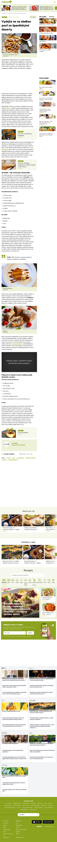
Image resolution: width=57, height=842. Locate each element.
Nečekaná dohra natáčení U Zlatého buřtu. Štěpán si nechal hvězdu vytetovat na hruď (41, 693)
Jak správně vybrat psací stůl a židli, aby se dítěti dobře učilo (14, 790)
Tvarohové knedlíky (48, 807)
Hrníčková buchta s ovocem (46, 33)
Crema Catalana (16, 344)
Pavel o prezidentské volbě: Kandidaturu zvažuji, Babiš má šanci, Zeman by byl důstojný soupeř (14, 693)
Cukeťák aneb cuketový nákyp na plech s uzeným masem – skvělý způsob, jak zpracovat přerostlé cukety (18, 8)
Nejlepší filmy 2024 (17, 803)
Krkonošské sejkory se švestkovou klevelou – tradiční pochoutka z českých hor (11, 529)
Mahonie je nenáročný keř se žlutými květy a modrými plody (14, 776)
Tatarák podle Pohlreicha (9, 807)
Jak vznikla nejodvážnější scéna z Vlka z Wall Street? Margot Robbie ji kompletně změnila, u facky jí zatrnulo (14, 758)
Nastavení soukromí (20, 837)
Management (18, 820)
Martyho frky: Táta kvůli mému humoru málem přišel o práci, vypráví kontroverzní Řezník (42, 744)
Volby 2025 (43, 805)
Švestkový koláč (33, 809)
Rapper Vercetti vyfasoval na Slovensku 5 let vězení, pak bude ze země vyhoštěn (42, 751)
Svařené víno (50, 805)
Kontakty (17, 827)
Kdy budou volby (7, 805)
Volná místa (5, 823)
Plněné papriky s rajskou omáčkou (45, 50)
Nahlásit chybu (6, 837)
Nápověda (18, 831)
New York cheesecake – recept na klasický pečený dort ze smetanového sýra (45, 123)
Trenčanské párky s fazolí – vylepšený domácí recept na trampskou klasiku (45, 110)
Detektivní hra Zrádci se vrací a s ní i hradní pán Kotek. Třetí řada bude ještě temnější (42, 679)
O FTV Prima (5, 820)
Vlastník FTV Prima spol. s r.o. (8, 834)
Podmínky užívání (6, 829)
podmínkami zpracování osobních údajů (23, 636)
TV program (33, 803)
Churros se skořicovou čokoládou (25, 134)
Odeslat (30, 632)
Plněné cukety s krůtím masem (46, 24)
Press (17, 823)
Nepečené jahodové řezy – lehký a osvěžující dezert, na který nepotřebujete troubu (47, 8)
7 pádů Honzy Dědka (34, 805)
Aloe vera (19, 807)
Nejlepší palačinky (24, 809)
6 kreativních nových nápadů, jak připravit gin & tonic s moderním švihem (45, 135)
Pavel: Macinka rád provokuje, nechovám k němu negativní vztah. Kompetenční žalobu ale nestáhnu (13, 679)
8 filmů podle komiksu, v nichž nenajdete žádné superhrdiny (12, 751)
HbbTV (4, 827)
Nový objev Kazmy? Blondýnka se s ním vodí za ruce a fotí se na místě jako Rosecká (41, 758)
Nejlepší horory (26, 803)
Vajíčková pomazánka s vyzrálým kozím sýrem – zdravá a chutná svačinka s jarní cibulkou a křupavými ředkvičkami (33, 529)
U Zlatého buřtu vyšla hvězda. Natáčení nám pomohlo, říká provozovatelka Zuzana (42, 686)
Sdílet (33, 18)
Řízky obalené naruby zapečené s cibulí (45, 88)
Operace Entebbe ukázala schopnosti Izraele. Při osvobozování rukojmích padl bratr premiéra (13, 718)
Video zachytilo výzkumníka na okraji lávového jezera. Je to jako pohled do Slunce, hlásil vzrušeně (14, 725)
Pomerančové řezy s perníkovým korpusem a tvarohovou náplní (46, 99)
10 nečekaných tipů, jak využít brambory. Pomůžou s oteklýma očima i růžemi (13, 783)
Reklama (5, 825)
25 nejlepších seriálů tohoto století (10, 743)
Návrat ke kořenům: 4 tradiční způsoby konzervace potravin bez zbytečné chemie (11, 562)
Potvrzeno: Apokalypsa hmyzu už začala (11, 711)
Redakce (17, 833)
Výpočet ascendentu (38, 807)
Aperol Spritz (42, 41)
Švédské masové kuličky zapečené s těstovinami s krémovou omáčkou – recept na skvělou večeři (17, 609)
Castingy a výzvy (19, 825)
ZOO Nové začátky (17, 805)
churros (9, 108)
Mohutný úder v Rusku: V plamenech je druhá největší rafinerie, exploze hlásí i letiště (14, 686)
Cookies (4, 831)
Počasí (49, 803)
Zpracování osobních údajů (21, 829)
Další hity (51, 16)
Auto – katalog (25, 805)
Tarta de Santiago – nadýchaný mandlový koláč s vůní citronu (26, 165)
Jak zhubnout (9, 803)
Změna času (40, 803)
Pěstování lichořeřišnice (27, 807)
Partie (45, 803)
